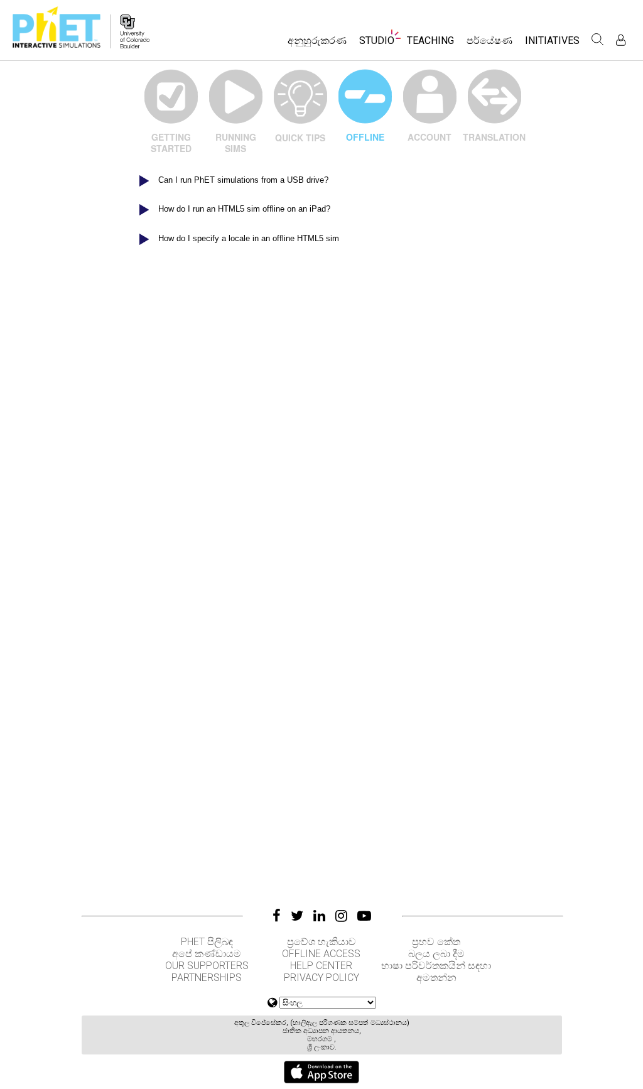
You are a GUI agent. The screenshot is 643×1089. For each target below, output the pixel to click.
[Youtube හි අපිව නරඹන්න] (364, 916)
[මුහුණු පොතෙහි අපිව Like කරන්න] (276, 916)
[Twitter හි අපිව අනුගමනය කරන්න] (297, 916)
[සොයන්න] (597, 39)
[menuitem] (317, 44)
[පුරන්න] (620, 40)
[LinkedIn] (319, 916)
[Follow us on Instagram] (341, 916)
